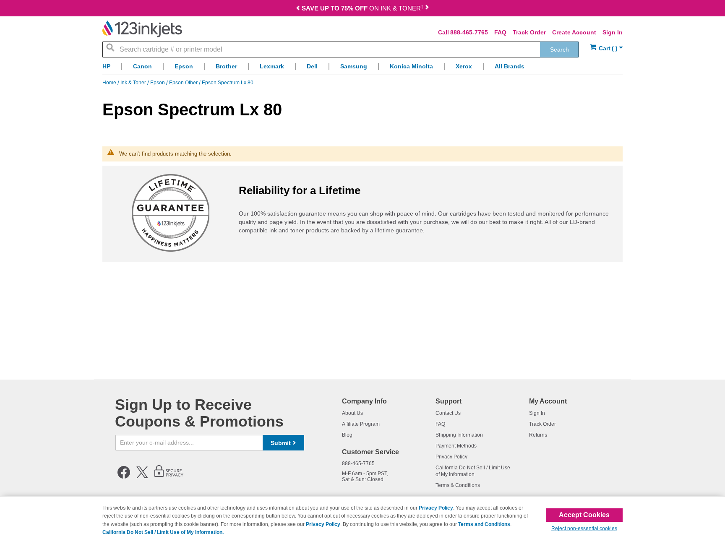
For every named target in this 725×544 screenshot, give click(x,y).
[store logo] (142, 29)
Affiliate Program (361, 424)
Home (109, 83)
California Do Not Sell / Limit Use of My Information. (163, 532)
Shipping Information (459, 435)
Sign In (612, 32)
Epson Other (184, 83)
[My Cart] (606, 48)
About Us (352, 413)
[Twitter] (142, 477)
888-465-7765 (469, 32)
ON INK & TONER (362, 8)
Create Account (574, 32)
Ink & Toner (133, 83)
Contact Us (448, 413)
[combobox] (340, 49)
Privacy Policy (451, 457)
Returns (538, 435)
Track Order (529, 32)
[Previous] (298, 9)
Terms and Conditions (484, 524)
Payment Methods (456, 446)
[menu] (362, 68)
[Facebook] (123, 477)
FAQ (500, 32)
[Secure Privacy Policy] (168, 477)
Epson (158, 83)
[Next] (427, 9)
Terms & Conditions (458, 485)
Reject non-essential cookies (584, 528)
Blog (347, 435)
